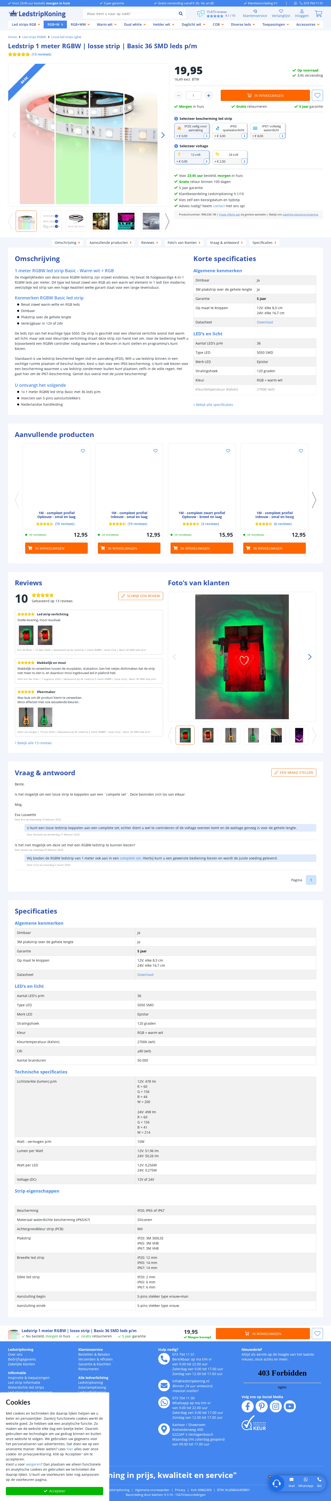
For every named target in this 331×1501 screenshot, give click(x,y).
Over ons (15, 1354)
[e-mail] (164, 1385)
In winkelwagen (269, 95)
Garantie (85, 1364)
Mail (292, 1486)
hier (70, 1449)
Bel (319, 1486)
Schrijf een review (143, 596)
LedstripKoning (20, 1349)
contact (219, 206)
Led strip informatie (24, 1382)
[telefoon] (164, 1359)
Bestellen (85, 1354)
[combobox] (129, 13)
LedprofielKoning (92, 1392)
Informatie (17, 1372)
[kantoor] (164, 1429)
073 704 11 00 (183, 1398)
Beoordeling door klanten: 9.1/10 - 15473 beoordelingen (165, 1495)
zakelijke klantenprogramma (300, 214)
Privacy (180, 1490)
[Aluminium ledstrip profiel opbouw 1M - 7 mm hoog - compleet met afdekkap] (56, 477)
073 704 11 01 (183, 1354)
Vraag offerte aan (229, 214)
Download (265, 322)
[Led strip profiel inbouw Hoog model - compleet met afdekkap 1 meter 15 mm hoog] (274, 477)
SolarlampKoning (92, 1387)
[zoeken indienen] (181, 13)
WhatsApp (305, 1486)
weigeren (33, 1464)
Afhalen (106, 1359)
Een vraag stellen (296, 772)
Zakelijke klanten (21, 1364)
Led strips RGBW (34, 37)
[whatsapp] (297, 3)
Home (12, 37)
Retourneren (88, 1369)
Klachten (104, 1364)
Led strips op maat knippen (30, 1392)
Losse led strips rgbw (66, 37)
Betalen (104, 1354)
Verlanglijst (281, 15)
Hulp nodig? (168, 1349)
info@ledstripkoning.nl (190, 1381)
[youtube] (290, 1406)
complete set (130, 858)
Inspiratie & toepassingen (29, 1377)
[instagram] (276, 1406)
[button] (161, 135)
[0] (318, 13)
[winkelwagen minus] (178, 95)
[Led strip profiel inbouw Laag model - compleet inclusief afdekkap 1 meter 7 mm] (129, 477)
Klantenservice (255, 15)
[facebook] (248, 1406)
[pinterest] (262, 1406)
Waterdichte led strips (26, 1387)
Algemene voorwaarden (152, 1490)
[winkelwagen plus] (208, 95)
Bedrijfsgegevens (22, 1359)
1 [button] (311, 880)
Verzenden (87, 1359)
